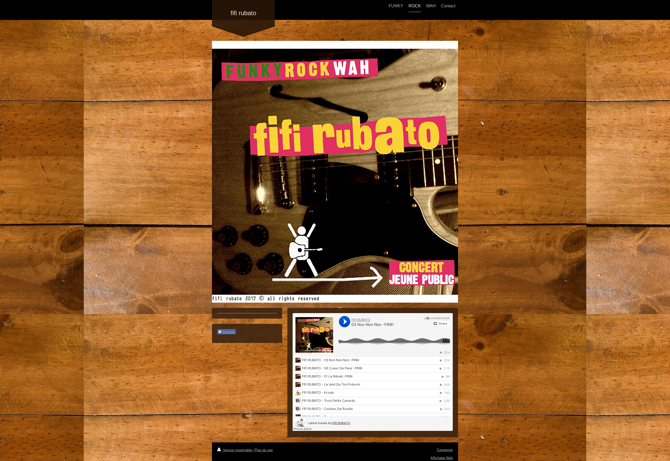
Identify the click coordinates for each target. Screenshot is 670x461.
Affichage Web (442, 458)
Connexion (445, 450)
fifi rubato (243, 12)
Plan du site (264, 450)
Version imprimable (237, 450)
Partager (228, 332)
